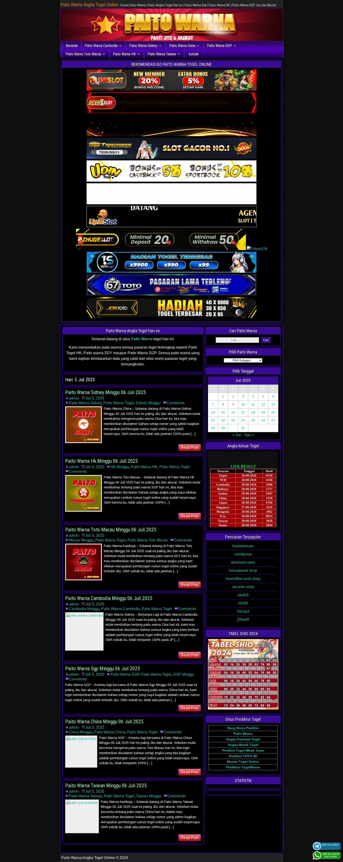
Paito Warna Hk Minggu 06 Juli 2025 (101, 461)
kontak (194, 54)
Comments (176, 403)
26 (263, 420)
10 (243, 404)
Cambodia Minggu (84, 609)
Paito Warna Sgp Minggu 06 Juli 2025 (102, 668)
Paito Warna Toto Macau (83, 54)
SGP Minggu (183, 674)
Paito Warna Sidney (143, 45)
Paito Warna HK (124, 54)
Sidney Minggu (148, 403)
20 (273, 412)
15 (223, 412)
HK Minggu (119, 467)
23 (233, 420)
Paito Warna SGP (219, 45)
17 (243, 412)
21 (213, 420)
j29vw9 (243, 620)
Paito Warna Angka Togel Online (89, 4)
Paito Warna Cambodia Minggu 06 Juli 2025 (108, 598)
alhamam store (243, 562)
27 (273, 420)
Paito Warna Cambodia (101, 45)
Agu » (249, 435)
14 (213, 412)
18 (253, 412)
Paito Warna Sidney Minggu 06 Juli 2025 (105, 392)
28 (213, 428)
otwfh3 (243, 595)
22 (223, 420)
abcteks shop (243, 587)
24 (243, 420)
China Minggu (80, 732)
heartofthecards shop (243, 579)
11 (253, 404)
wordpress (243, 554)
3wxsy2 (243, 611)
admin (74, 398)
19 (263, 412)
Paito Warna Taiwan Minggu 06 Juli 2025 (106, 785)
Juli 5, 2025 (94, 398)
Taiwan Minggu (148, 796)
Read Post (189, 447)
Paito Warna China (182, 45)
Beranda (72, 45)
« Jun (237, 435)
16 (233, 412)
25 (253, 420)
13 (273, 404)
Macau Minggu (81, 540)
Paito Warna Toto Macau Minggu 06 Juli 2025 (110, 530)
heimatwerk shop (243, 570)
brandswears (243, 546)
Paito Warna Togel (118, 403)
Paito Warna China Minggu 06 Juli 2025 (104, 721)
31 (243, 428)
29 (223, 428)
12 (263, 404)
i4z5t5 (243, 603)
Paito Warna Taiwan (161, 54)
